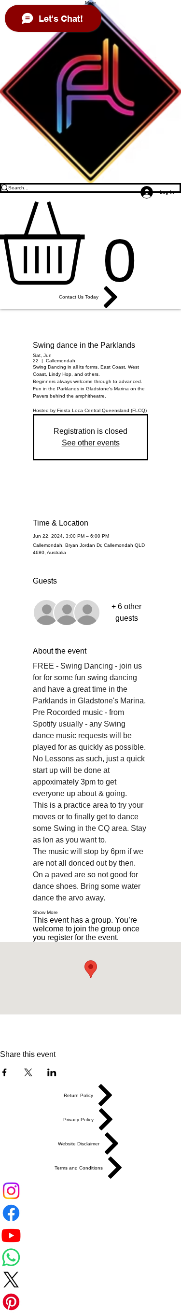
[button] (90, 243)
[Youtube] (90, 1235)
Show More (45, 912)
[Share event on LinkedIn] (51, 1072)
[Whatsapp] (90, 1257)
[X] (90, 1280)
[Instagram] (90, 1191)
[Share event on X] (28, 1072)
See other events (91, 443)
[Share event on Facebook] (4, 1072)
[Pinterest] (90, 1302)
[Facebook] (90, 1213)
